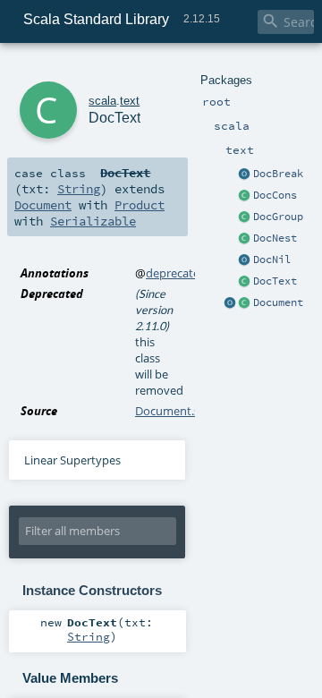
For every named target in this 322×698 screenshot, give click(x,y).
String (78, 189)
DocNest (275, 238)
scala (102, 100)
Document (278, 302)
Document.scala (177, 411)
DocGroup (278, 216)
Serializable (93, 221)
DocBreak (278, 173)
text (130, 100)
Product (139, 205)
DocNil (272, 259)
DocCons (275, 195)
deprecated (176, 273)
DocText (275, 281)
